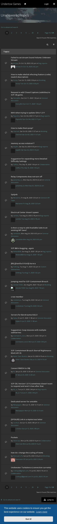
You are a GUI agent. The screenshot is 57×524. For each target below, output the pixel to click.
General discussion (44, 318)
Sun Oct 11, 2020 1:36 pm (32, 104)
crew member (17, 296)
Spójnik (14, 194)
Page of (49, 33)
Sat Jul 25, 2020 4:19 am (38, 359)
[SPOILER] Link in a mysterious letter (26, 419)
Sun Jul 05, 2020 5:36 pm (34, 459)
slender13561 (18, 285)
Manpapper (17, 405)
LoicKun (16, 423)
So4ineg (16, 267)
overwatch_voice (19, 336)
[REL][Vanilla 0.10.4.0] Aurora (23, 263)
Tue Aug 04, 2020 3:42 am (33, 306)
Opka (15, 318)
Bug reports (42, 63)
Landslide (16, 233)
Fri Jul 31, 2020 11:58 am (28, 321)
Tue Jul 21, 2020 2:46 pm (29, 393)
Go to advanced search (9, 27)
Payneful (16, 116)
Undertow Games (11, 4)
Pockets (14, 437)
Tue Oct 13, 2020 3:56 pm (29, 83)
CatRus (15, 164)
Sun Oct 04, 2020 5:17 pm (32, 119)
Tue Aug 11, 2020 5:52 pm (31, 273)
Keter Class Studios (20, 356)
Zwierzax (16, 441)
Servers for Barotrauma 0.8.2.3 (24, 314)
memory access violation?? (23, 143)
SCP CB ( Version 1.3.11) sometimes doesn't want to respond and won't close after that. (31, 384)
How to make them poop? (22, 128)
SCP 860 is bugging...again (22, 248)
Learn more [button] (41, 512)
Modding (42, 80)
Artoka (15, 63)
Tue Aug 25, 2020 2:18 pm (30, 219)
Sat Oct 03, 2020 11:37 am (31, 134)
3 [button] (16, 33)
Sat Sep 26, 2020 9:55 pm (30, 150)
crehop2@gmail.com (21, 471)
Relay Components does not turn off (26, 176)
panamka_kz (17, 180)
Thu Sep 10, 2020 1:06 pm (30, 168)
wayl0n (15, 147)
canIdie (16, 216)
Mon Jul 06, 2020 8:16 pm (32, 444)
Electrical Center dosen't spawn (25, 212)
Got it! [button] (29, 519)
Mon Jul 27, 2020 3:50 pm (38, 342)
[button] (37, 32)
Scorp (15, 80)
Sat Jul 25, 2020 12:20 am (26, 375)
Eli (14, 371)
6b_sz (15, 389)
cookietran (17, 300)
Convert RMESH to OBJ (20, 368)
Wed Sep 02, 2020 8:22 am (34, 186)
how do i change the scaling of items (27, 452)
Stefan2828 (17, 251)
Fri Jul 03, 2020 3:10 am (40, 476)
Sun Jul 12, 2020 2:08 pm (30, 429)
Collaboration (45, 164)
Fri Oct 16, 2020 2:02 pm (29, 67)
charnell (16, 131)
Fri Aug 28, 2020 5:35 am (32, 203)
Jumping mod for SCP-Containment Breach (29, 281)
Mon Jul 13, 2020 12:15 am (34, 411)
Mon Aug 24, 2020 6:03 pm (32, 239)
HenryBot (16, 98)
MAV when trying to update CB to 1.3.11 (28, 112)
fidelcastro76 (18, 456)
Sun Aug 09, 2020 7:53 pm (35, 288)
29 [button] (32, 33)
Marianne (16, 198)
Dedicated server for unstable (24, 401)
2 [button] (11, 33)
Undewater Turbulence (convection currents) (31, 467)
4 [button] (21, 33)
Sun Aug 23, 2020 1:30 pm (33, 255)
